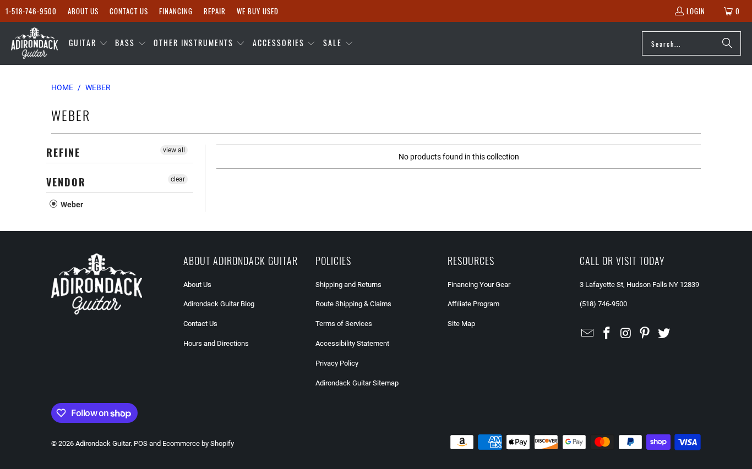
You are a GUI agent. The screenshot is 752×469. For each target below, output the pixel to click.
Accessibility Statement (352, 343)
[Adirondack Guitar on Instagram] (626, 334)
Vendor (66, 182)
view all (174, 150)
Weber (71, 204)
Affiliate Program (473, 304)
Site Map (461, 323)
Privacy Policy (336, 363)
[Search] (727, 43)
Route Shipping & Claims (353, 304)
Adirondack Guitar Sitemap (357, 383)
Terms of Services (343, 323)
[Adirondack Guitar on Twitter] (664, 334)
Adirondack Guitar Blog (218, 304)
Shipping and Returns (348, 284)
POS (141, 443)
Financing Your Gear (479, 284)
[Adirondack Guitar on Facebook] (607, 334)
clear (178, 179)
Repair (215, 10)
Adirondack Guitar (102, 443)
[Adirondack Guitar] (34, 43)
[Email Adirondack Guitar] (588, 334)
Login (695, 10)
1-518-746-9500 (31, 10)
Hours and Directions (216, 343)
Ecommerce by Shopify (198, 443)
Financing (176, 10)
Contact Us (129, 10)
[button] (88, 43)
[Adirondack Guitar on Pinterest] (645, 334)
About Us (83, 10)
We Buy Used (258, 10)
